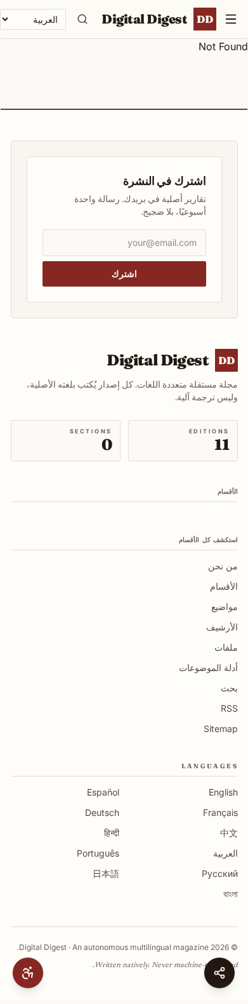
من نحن (223, 565)
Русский (220, 873)
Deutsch (102, 812)
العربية (225, 853)
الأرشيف (222, 626)
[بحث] (82, 19)
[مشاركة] (219, 973)
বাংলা (230, 893)
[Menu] (231, 19)
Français (220, 812)
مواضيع (224, 606)
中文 (229, 832)
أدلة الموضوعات (208, 667)
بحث (229, 687)
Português (98, 853)
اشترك (124, 273)
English (223, 792)
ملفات (226, 647)
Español (103, 792)
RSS (229, 708)
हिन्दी (111, 832)
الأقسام (224, 586)
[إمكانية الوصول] (28, 973)
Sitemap (221, 728)
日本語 (106, 873)
